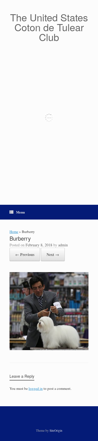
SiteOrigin (56, 430)
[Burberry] (49, 348)
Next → (53, 254)
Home (14, 231)
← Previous (24, 254)
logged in (36, 388)
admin (63, 244)
